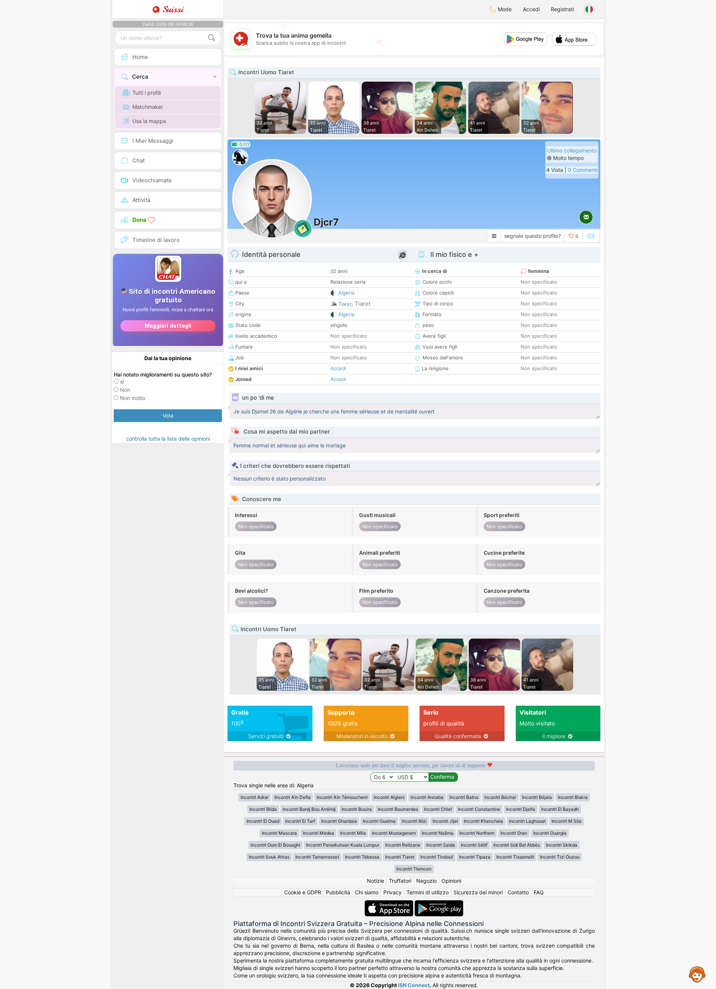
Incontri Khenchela (483, 821)
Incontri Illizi (414, 821)
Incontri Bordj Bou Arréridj (309, 809)
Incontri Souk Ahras (269, 857)
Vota (168, 415)
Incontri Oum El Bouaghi (275, 845)
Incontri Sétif (474, 845)
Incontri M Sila (566, 821)
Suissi (171, 9)
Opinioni (451, 881)
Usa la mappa (149, 121)
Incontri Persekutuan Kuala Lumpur (342, 845)
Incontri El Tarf (300, 821)
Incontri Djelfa (520, 809)
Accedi (531, 9)
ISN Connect (414, 985)
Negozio (426, 881)
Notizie (375, 881)
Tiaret (345, 304)
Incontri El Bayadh (560, 809)
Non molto (132, 398)
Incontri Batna (463, 797)
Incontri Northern (476, 833)
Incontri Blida (263, 809)
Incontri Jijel (445, 821)
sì (122, 381)
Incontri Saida (440, 845)
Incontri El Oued (262, 821)
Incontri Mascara (279, 833)
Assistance (697, 974)
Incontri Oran (513, 833)
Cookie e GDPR (302, 892)
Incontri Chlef (438, 809)
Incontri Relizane (402, 845)
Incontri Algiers (389, 797)
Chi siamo (367, 892)
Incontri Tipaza (474, 857)
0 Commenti (582, 170)
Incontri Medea (318, 833)
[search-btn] (211, 37)
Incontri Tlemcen (413, 869)
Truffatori (400, 881)
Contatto (518, 892)
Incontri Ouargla (549, 833)
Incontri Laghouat (527, 821)
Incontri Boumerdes (398, 809)
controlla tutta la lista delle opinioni (168, 438)
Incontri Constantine (479, 809)
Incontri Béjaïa (537, 797)
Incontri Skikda (561, 845)
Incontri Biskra (573, 797)
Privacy (392, 892)
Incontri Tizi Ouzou (560, 857)
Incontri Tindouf (436, 857)
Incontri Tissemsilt (515, 857)
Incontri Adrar (254, 797)
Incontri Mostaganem (394, 833)
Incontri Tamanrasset (317, 857)
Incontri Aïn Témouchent (342, 797)
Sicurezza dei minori (478, 892)
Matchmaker (147, 107)
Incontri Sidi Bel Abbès (516, 845)
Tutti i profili (146, 92)
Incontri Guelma (379, 821)
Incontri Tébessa (362, 857)
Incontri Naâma (437, 833)
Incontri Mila (353, 833)
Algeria (346, 293)
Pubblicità (338, 892)
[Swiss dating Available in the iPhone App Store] (390, 904)
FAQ (539, 892)
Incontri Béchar (500, 797)
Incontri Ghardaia (339, 821)
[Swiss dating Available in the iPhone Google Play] (439, 904)
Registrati (562, 9)
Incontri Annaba (427, 797)
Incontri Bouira (357, 809)
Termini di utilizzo (427, 892)
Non (125, 390)
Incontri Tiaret (399, 857)
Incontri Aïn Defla (292, 797)
